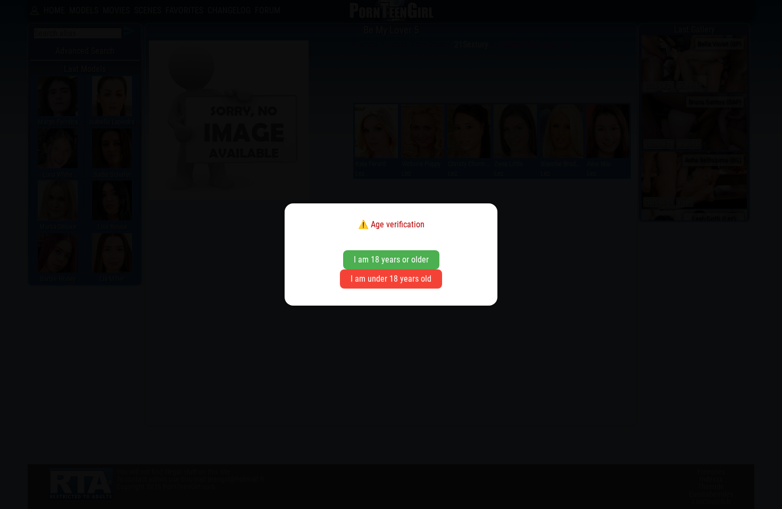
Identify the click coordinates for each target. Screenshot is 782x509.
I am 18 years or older (391, 259)
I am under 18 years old (391, 279)
